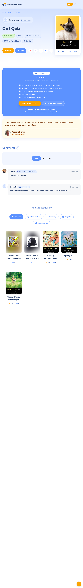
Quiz (19, 36)
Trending (52, 217)
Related (18, 217)
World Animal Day (12, 40)
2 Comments (8, 36)
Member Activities (33, 36)
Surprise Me (43, 223)
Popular (68, 217)
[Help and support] (79, 584)
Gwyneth (13, 187)
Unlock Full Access (28, 103)
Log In (36, 158)
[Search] (75, 4)
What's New (35, 217)
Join (69, 4)
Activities (10, 12)
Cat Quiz (17, 12)
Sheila (12, 172)
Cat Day (28, 40)
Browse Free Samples (53, 103)
